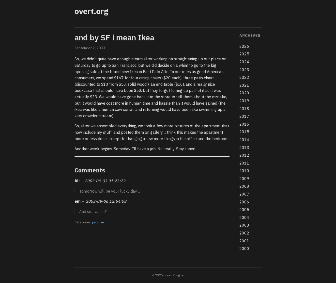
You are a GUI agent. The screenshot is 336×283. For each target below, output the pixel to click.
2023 (244, 69)
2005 (244, 209)
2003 (244, 225)
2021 (244, 85)
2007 (244, 194)
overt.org (91, 11)
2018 (244, 108)
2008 (244, 186)
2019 (244, 100)
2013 (244, 147)
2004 (244, 217)
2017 (244, 116)
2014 (244, 139)
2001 (244, 240)
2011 (244, 163)
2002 (244, 233)
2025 (244, 53)
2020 (244, 92)
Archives (249, 35)
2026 (244, 46)
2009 (244, 178)
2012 (244, 155)
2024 (244, 61)
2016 (244, 124)
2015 (244, 131)
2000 (244, 248)
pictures (98, 222)
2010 (244, 170)
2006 (244, 202)
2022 (244, 77)
